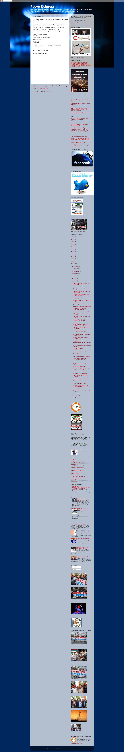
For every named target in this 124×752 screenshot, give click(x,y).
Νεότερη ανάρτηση (38, 86)
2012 (73, 259)
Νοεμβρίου (75, 268)
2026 (73, 236)
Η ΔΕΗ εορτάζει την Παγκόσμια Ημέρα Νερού (82, 306)
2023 (73, 241)
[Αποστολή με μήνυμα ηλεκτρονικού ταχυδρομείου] (55, 45)
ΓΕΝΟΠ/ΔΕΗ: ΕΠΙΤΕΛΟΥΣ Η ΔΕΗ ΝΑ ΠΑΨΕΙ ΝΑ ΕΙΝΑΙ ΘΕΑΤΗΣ (80, 359)
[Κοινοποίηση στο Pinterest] (60, 45)
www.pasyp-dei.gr (74, 464)
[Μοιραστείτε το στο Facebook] (59, 45)
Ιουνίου (75, 276)
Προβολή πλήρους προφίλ (76, 743)
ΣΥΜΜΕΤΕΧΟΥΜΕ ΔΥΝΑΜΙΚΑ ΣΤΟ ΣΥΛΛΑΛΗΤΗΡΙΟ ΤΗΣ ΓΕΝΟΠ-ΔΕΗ (81, 287)
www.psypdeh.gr (74, 479)
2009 (73, 265)
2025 (73, 237)
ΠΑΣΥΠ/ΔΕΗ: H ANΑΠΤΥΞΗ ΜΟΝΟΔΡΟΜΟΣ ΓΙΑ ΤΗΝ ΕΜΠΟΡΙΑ (81, 362)
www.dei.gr (73, 459)
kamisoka (68, 748)
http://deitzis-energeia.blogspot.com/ (78, 465)
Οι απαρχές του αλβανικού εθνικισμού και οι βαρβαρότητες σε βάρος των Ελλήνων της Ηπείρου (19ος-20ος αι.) (80, 145)
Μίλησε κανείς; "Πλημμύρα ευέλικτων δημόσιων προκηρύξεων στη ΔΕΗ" (83, 531)
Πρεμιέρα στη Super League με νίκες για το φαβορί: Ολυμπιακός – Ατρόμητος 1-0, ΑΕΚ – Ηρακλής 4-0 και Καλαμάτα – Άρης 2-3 (80, 130)
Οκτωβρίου (75, 269)
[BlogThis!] (56, 45)
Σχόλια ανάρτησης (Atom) (43, 88)
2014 (73, 256)
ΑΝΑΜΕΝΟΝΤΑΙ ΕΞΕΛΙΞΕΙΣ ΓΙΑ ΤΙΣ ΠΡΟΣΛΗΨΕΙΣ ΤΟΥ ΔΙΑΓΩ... (80, 331)
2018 (73, 249)
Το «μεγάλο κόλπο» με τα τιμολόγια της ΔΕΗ (82, 332)
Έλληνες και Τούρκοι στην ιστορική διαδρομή (80, 140)
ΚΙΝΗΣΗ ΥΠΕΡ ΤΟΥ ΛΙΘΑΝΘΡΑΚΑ (80, 373)
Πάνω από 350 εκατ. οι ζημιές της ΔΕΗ (81, 304)
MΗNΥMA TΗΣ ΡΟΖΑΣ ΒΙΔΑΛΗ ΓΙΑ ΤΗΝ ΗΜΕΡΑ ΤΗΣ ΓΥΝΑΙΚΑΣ (81, 369)
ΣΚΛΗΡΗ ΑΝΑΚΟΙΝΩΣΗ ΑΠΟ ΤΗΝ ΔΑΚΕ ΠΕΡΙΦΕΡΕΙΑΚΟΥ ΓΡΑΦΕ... (81, 325)
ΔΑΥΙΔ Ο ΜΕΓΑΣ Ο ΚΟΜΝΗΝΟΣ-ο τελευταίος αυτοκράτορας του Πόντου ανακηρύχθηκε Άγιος (80, 139)
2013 (73, 258)
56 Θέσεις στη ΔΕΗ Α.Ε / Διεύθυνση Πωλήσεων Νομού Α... (80, 386)
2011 (73, 261)
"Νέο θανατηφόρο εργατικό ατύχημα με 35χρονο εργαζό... (81, 364)
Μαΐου (74, 278)
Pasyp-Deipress (42, 6)
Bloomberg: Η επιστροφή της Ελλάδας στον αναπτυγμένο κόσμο (82, 510)
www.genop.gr (74, 461)
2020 (73, 246)
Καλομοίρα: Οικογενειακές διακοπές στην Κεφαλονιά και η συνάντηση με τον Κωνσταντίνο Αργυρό (80, 100)
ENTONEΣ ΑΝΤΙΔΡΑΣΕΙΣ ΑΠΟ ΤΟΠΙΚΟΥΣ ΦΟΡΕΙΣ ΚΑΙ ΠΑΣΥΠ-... (82, 343)
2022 (73, 242)
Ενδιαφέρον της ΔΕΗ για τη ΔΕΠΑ (80, 366)
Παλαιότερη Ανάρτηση (62, 86)
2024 (73, 239)
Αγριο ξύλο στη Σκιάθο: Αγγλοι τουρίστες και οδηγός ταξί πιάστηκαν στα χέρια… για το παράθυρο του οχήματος (80, 109)
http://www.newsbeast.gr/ (76, 471)
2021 (73, 244)
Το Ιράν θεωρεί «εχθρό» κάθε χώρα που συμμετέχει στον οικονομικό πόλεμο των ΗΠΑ (80, 128)
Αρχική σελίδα (49, 86)
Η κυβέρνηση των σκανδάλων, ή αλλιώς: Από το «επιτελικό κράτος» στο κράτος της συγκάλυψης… (81, 488)
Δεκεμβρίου (75, 266)
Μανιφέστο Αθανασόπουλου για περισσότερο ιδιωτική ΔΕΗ (79, 309)
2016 (73, 253)
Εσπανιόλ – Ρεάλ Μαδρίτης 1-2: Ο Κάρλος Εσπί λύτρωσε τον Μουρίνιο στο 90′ (80, 119)
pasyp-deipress (81, 737)
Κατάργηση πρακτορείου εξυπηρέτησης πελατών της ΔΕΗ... (81, 284)
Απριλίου (75, 280)
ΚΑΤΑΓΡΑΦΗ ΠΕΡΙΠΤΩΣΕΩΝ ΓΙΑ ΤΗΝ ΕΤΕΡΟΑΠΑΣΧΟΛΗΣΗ (81, 295)
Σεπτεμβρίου (76, 271)
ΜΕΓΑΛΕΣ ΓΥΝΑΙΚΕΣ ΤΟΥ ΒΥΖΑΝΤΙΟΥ (79, 136)
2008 (73, 397)
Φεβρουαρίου (76, 393)
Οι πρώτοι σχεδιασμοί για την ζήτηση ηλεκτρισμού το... (80, 338)
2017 (73, 251)
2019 (73, 248)
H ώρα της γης (76, 298)
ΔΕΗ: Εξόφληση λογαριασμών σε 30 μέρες (81, 356)
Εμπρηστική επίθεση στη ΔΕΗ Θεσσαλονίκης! (79, 371)
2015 (73, 254)
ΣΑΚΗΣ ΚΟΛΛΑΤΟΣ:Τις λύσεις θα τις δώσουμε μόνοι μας (80, 352)
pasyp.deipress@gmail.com (76, 22)
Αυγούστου (75, 273)
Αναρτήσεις (75, 567)
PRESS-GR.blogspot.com (77, 497)
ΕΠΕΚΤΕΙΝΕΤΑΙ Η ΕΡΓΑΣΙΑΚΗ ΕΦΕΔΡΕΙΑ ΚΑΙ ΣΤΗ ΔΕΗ (82, 548)
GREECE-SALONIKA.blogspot (78, 508)
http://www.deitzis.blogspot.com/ (77, 467)
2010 (73, 263)
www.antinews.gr (74, 475)
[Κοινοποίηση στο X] (57, 45)
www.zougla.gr (74, 481)
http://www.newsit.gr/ (75, 473)
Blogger (75, 748)
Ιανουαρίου (75, 395)
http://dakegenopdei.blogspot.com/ (78, 462)
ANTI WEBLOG (75, 486)
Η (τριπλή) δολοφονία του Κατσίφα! (78, 142)
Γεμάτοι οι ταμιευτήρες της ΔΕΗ (79, 383)
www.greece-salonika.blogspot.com (78, 476)
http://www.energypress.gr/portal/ (78, 468)
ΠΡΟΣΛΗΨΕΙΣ (39, 46)
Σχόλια (74, 569)
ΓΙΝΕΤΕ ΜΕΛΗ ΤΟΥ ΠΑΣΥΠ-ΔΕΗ (78, 524)
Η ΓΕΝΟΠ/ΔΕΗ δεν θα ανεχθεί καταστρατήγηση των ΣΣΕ (79, 320)
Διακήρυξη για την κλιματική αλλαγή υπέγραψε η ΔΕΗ (80, 322)
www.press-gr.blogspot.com (76, 478)
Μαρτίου (75, 281)
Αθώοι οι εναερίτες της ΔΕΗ (78, 303)
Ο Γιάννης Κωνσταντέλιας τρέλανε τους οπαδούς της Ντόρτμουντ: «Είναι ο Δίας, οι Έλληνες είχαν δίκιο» (81, 121)
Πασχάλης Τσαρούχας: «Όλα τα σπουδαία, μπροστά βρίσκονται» (79, 125)
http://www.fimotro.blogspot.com (77, 470)
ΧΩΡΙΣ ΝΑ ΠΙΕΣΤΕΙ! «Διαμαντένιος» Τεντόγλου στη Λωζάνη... (83, 499)
